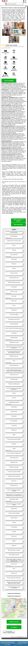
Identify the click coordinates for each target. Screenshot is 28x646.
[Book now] (26, 6)
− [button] (3, 602)
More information (18, 224)
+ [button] (3, 600)
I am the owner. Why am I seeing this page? (8, 632)
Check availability (8, 80)
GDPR (12, 644)
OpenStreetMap (23, 617)
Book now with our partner (18, 220)
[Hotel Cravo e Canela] (9, 25)
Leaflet (18, 617)
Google (16, 642)
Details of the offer (14, 621)
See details (14, 627)
